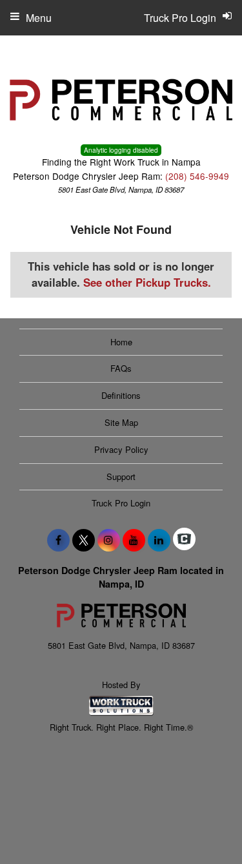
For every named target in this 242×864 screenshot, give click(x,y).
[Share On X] (83, 539)
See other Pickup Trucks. (147, 282)
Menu (39, 17)
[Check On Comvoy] (184, 539)
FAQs (121, 368)
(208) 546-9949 (197, 175)
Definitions (121, 395)
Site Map (121, 422)
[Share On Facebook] (58, 539)
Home (121, 342)
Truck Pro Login (121, 503)
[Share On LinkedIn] (159, 539)
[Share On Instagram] (108, 539)
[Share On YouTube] (134, 539)
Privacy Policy (121, 449)
